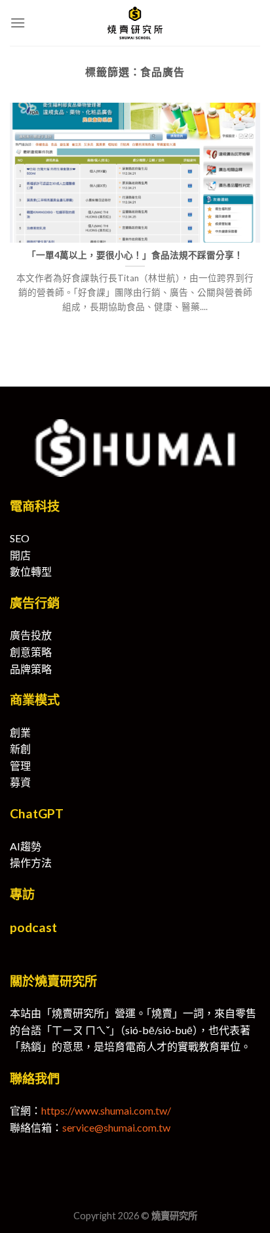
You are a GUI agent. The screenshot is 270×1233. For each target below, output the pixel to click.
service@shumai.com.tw (116, 1127)
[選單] (18, 23)
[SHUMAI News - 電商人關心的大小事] (135, 23)
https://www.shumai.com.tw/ (106, 1110)
